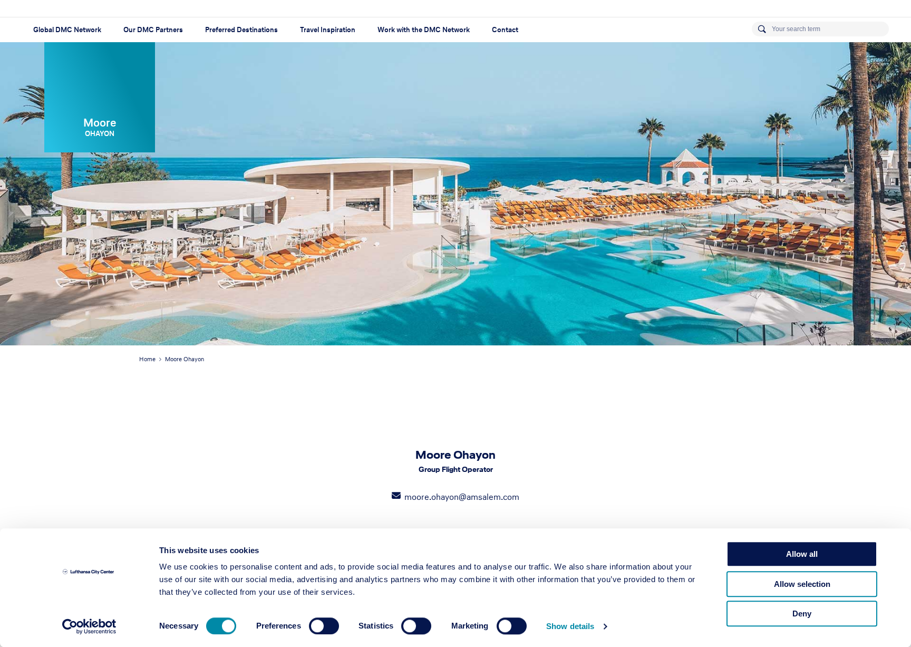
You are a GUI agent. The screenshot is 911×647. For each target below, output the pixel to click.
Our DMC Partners (153, 30)
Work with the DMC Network (423, 30)
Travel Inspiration (327, 30)
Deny (801, 613)
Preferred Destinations (241, 30)
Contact (505, 30)
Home (147, 359)
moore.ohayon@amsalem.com (461, 496)
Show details (570, 626)
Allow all (802, 553)
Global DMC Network (67, 30)
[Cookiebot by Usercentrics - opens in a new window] (89, 626)
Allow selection (802, 584)
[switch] (324, 625)
